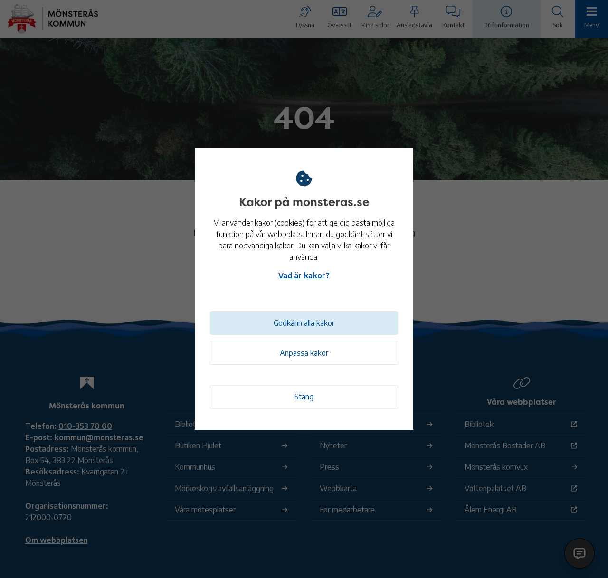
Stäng (304, 396)
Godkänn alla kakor (304, 323)
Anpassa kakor (304, 353)
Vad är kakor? (304, 275)
